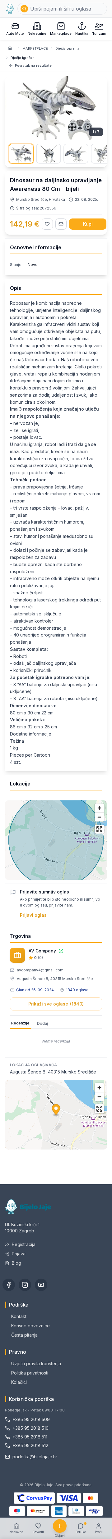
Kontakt (18, 1316)
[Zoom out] (99, 816)
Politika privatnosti (29, 1372)
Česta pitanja (24, 1335)
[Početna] (10, 9)
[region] (56, 840)
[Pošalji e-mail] (61, 224)
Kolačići (19, 1382)
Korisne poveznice (30, 1325)
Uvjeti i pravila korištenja (36, 1363)
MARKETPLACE (35, 48)
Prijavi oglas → (36, 915)
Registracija (23, 1244)
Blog (16, 1263)
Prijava (19, 1253)
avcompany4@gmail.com (40, 970)
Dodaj (42, 1023)
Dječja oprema (67, 48)
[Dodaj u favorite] (47, 224)
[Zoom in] (99, 807)
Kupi (88, 224)
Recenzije (20, 1023)
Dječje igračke (23, 58)
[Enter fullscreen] (99, 829)
